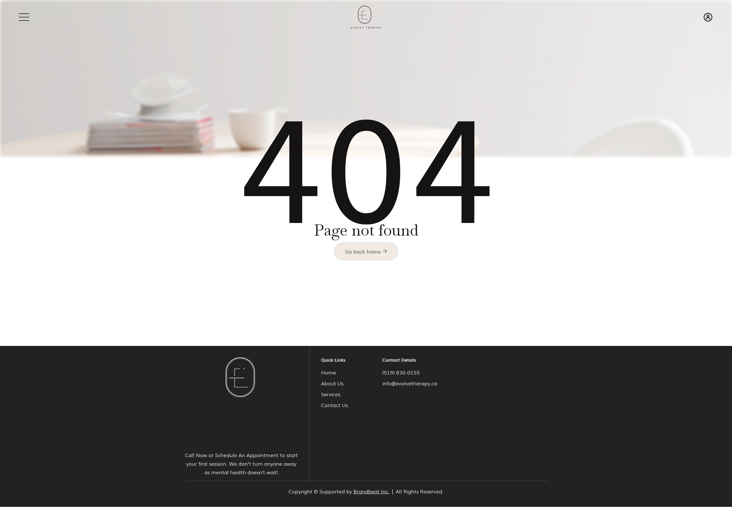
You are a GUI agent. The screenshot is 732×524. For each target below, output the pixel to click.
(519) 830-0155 (401, 372)
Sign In (241, 441)
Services (330, 394)
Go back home (366, 251)
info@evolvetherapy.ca (409, 383)
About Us (332, 383)
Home (328, 372)
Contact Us (334, 405)
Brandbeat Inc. (371, 491)
